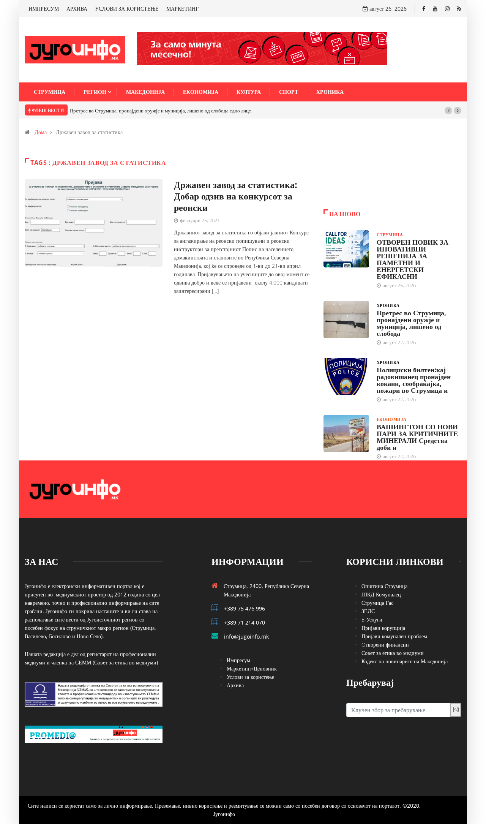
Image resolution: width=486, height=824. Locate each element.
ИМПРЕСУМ (43, 8)
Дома (41, 132)
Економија (200, 91)
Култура (249, 91)
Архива (235, 685)
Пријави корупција (383, 627)
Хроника (330, 91)
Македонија (145, 91)
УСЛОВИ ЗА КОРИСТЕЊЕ (127, 8)
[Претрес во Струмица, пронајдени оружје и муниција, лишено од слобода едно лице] (346, 319)
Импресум (238, 660)
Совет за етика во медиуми (392, 652)
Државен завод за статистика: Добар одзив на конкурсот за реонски (235, 196)
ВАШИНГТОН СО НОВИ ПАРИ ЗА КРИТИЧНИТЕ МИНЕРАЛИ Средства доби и (417, 437)
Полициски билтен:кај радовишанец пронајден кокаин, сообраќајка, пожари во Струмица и (414, 380)
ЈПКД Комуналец (381, 594)
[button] (448, 110)
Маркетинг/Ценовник (252, 668)
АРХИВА (76, 8)
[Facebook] (423, 8)
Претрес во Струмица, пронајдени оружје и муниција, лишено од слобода (411, 323)
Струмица (49, 91)
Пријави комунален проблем (394, 636)
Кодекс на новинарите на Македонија (404, 661)
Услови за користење (250, 676)
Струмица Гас (377, 602)
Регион (95, 91)
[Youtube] (435, 8)
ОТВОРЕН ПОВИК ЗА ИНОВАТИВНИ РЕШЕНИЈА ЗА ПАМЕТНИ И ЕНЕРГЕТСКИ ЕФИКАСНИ (412, 259)
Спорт (288, 91)
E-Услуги (371, 619)
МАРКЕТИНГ (182, 8)
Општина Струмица (384, 586)
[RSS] (459, 8)
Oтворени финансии (385, 644)
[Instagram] (447, 8)
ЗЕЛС (368, 611)
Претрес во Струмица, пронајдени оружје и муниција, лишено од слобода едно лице (160, 110)
